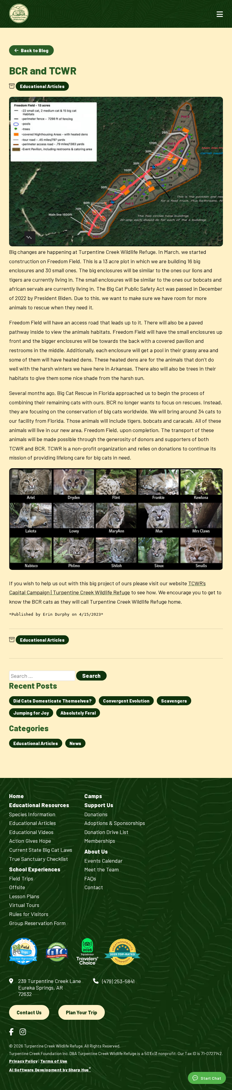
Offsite (17, 887)
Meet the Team (101, 869)
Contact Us (29, 1012)
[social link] (11, 1031)
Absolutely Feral (78, 713)
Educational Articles (42, 86)
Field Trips (21, 878)
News (75, 743)
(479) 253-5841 (118, 981)
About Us (96, 851)
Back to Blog (34, 50)
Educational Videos (31, 832)
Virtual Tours (24, 905)
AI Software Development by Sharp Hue (50, 1069)
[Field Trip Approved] (23, 952)
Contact (93, 887)
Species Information (32, 814)
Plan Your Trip (81, 1012)
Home (16, 796)
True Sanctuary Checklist (38, 859)
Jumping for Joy (31, 713)
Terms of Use (53, 1060)
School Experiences (34, 869)
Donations (96, 814)
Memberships (99, 841)
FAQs (90, 878)
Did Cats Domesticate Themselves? (52, 700)
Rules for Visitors (28, 914)
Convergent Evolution (126, 700)
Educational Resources (39, 805)
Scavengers (174, 700)
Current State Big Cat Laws (40, 850)
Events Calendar (103, 861)
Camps (93, 796)
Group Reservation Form (37, 923)
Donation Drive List (106, 832)
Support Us (98, 805)
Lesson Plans (24, 896)
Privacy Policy (23, 1060)
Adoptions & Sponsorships (114, 823)
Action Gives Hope (30, 841)
